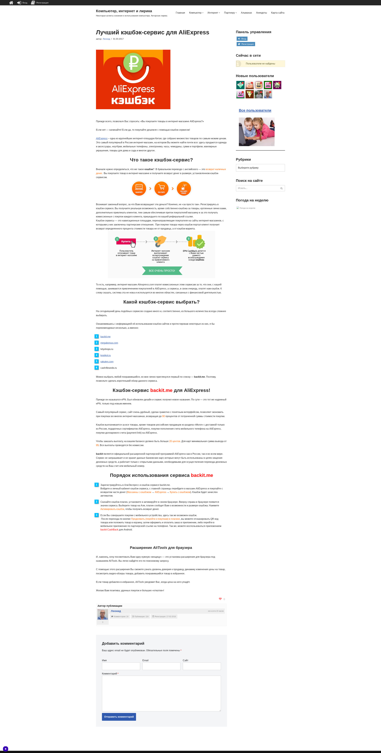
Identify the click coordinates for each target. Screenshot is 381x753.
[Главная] (11, 2)
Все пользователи (255, 110)
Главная (180, 12)
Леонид (106, 39)
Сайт (185, 660)
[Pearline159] (250, 85)
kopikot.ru (105, 355)
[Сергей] (259, 94)
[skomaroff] (240, 94)
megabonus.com (109, 343)
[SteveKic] (250, 94)
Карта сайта (277, 12)
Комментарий (110, 673)
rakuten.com (106, 361)
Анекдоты (261, 12)
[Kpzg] (268, 85)
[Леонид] (102, 614)
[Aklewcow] (277, 85)
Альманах (246, 12)
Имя (104, 660)
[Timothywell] (240, 85)
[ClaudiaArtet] (259, 85)
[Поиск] (281, 188)
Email (145, 660)
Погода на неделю (247, 208)
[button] (202, 12)
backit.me (105, 336)
